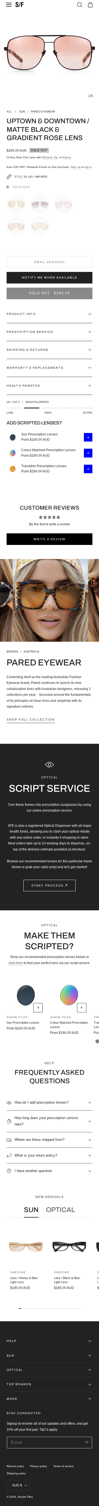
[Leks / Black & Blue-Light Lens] (69, 1246)
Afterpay (47, 157)
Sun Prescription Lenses (39, 434)
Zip (56, 157)
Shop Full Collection (31, 719)
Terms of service (63, 1466)
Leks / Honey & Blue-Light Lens (24, 1280)
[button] (8, 4)
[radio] (18, 203)
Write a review (49, 539)
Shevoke (18, 1272)
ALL (10, 111)
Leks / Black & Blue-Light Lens (67, 1280)
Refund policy (15, 1466)
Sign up (76, 166)
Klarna (67, 157)
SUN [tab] (31, 1209)
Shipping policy (16, 1473)
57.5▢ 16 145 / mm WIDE (31, 176)
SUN (22, 111)
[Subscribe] (86, 1442)
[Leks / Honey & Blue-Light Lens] (26, 1246)
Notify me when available (49, 277)
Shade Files (25, 1496)
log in (88, 166)
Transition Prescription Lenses (44, 466)
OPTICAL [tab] (60, 1209)
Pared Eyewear (43, 111)
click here (16, 963)
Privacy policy (38, 1466)
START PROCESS (47, 885)
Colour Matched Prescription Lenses (48, 450)
